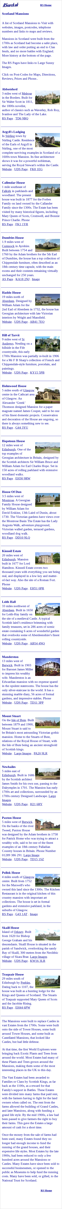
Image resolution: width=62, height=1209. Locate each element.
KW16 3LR (37, 961)
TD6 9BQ (21, 118)
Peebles (25, 982)
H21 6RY (36, 804)
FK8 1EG (36, 169)
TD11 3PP (37, 702)
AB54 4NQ (37, 643)
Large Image (31, 855)
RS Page (7, 118)
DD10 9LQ (22, 537)
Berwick (7, 665)
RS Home (46, 5)
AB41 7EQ (37, 321)
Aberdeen (8, 301)
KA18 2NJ (22, 279)
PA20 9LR (40, 753)
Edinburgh (9, 449)
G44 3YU (21, 427)
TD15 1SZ (37, 859)
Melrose (27, 93)
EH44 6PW (22, 1007)
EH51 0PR (37, 588)
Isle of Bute (18, 720)
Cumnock (8, 246)
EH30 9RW (22, 478)
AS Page (7, 279)
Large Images (22, 753)
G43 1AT (21, 914)
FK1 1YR (21, 224)
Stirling (10, 136)
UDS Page (21, 169)
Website (7, 169)
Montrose (8, 500)
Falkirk (6, 191)
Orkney (18, 932)
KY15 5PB (37, 372)
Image (36, 279)
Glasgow (28, 390)
